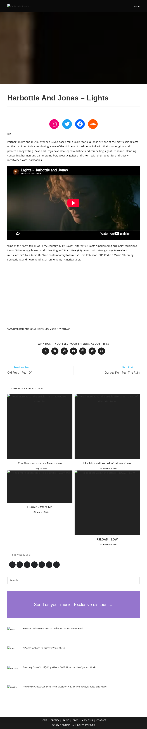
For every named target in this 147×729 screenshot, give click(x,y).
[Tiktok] (56, 564)
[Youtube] (42, 564)
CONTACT (101, 720)
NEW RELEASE (63, 329)
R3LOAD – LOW (107, 539)
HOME (44, 720)
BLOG (76, 720)
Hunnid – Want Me (39, 507)
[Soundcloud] (93, 124)
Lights (40, 329)
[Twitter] (67, 124)
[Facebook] (80, 124)
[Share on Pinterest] (64, 351)
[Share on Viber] (82, 351)
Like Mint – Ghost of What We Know (107, 463)
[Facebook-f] (34, 564)
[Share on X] (45, 351)
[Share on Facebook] (54, 351)
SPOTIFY (55, 720)
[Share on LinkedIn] (73, 351)
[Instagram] (54, 124)
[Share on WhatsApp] (101, 351)
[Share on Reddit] (92, 351)
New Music (50, 329)
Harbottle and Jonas (24, 329)
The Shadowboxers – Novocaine (40, 463)
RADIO (66, 720)
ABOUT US (87, 720)
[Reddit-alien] (49, 564)
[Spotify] (27, 564)
